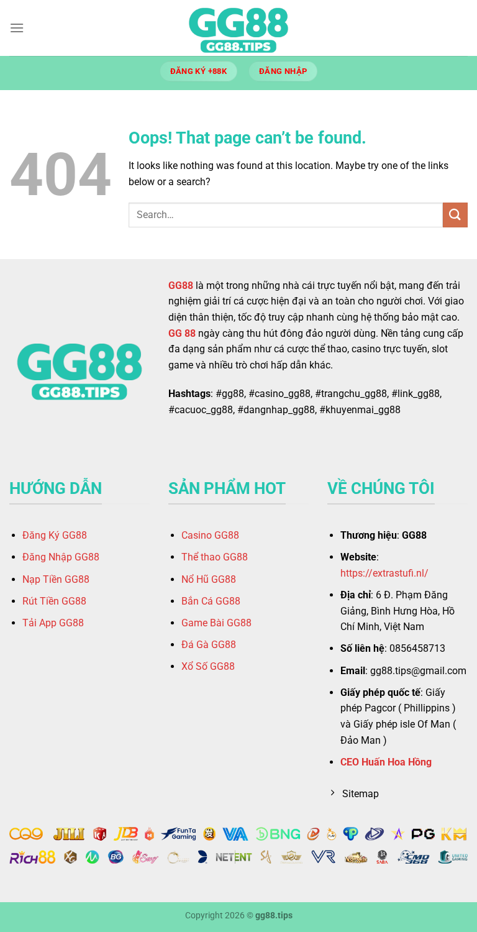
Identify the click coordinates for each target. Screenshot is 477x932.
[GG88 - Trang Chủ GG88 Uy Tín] (238, 28)
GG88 (180, 285)
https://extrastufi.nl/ (384, 573)
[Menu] (16, 27)
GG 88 (182, 333)
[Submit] (455, 215)
